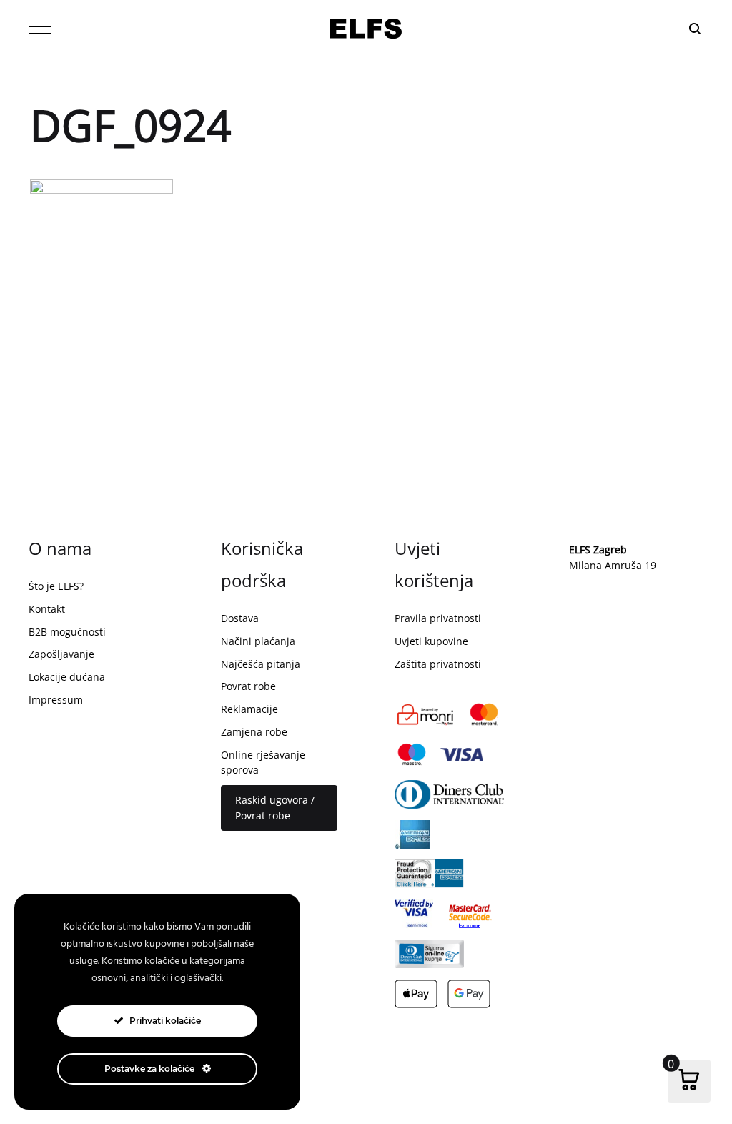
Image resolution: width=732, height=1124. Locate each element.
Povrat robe (248, 686)
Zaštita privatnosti (438, 664)
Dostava (240, 618)
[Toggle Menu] (40, 30)
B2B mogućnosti (67, 632)
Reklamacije (249, 709)
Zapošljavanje (61, 654)
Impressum (56, 699)
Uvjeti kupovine (431, 641)
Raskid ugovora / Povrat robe (275, 807)
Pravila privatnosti (438, 618)
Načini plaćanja (258, 641)
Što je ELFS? (56, 586)
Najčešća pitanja (260, 664)
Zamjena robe (254, 732)
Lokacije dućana (67, 677)
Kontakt (47, 609)
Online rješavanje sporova (263, 762)
